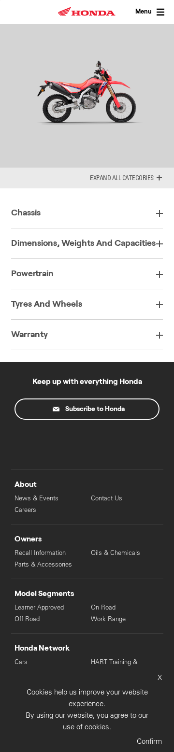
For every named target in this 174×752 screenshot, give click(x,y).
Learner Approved (39, 607)
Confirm (149, 741)
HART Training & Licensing (114, 666)
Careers (25, 510)
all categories (133, 178)
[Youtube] (87, 442)
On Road (103, 607)
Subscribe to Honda (95, 409)
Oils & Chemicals (115, 553)
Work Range (108, 619)
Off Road (27, 619)
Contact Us (106, 498)
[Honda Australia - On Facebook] (46, 442)
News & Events (36, 498)
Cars (21, 662)
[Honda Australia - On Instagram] (127, 442)
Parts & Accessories (43, 564)
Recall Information (40, 553)
